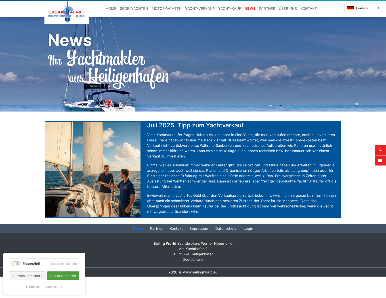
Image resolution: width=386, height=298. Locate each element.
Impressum (33, 286)
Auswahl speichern (27, 276)
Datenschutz (53, 286)
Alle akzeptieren (63, 276)
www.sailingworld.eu (200, 272)
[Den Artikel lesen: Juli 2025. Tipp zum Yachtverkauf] (93, 169)
